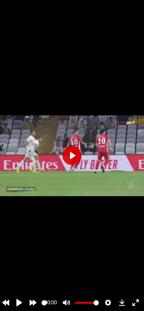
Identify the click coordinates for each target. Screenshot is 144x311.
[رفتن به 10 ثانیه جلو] (33, 302)
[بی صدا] (66, 302)
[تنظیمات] (108, 302)
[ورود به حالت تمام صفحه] (135, 302)
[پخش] (19, 302)
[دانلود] (122, 302)
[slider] (44, 303)
